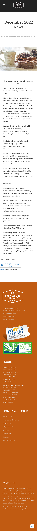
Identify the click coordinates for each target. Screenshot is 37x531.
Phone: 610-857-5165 (9, 313)
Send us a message (8, 319)
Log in (2, 269)
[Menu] (4, 4)
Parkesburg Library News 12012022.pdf (9, 264)
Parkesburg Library (18, 5)
